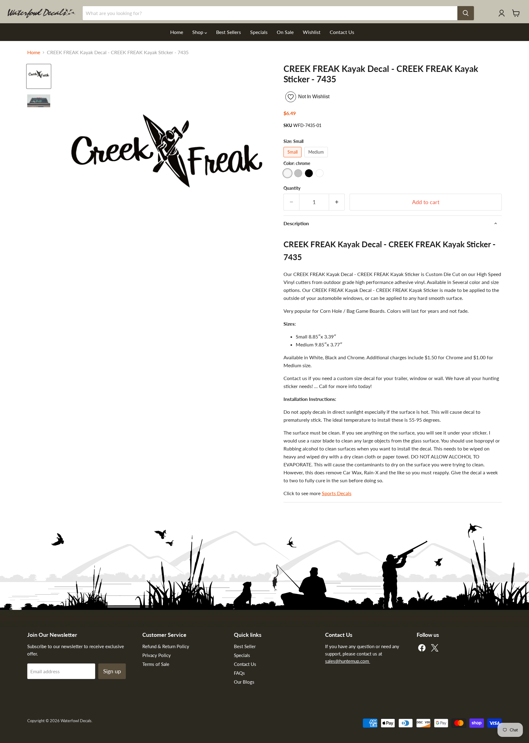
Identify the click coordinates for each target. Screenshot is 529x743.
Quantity (291, 188)
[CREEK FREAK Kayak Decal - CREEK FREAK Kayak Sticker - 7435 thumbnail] (39, 76)
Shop (198, 32)
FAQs (239, 673)
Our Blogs (244, 682)
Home (176, 32)
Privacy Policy (156, 655)
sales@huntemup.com (347, 661)
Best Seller (245, 646)
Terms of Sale (155, 664)
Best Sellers (228, 32)
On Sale (285, 32)
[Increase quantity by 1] (337, 202)
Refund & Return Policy (165, 646)
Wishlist (312, 32)
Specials (259, 32)
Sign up (112, 671)
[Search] (465, 13)
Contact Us (342, 32)
